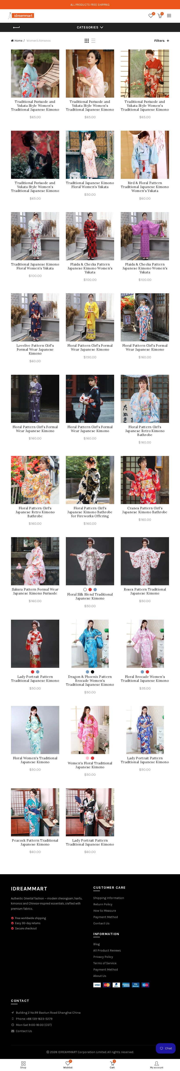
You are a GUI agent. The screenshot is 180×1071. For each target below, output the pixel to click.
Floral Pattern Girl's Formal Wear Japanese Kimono (90, 348)
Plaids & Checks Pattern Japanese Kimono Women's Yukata (90, 268)
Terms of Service (104, 963)
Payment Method (105, 917)
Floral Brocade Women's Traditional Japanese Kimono (145, 679)
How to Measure (104, 911)
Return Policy (102, 904)
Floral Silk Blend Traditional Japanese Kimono (90, 596)
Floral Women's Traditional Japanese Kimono (35, 760)
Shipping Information (108, 898)
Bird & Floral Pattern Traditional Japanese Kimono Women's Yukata (145, 187)
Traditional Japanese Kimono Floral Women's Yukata (90, 185)
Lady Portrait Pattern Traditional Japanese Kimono (35, 679)
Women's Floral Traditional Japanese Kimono (90, 765)
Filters (159, 41)
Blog (96, 944)
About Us (99, 976)
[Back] (16, 27)
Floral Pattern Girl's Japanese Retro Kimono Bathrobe (144, 431)
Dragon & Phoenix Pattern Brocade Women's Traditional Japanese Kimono (90, 681)
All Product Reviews (107, 950)
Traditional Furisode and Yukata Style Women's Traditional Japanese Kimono (35, 106)
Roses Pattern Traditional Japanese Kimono (145, 591)
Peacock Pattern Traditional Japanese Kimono (35, 842)
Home (18, 40)
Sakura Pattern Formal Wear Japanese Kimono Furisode (35, 591)
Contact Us (101, 923)
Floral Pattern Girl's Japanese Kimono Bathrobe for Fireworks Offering (89, 512)
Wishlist (153, 13)
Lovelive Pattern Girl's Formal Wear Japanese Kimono (35, 349)
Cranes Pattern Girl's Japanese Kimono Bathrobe (144, 510)
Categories (88, 27)
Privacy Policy (103, 957)
